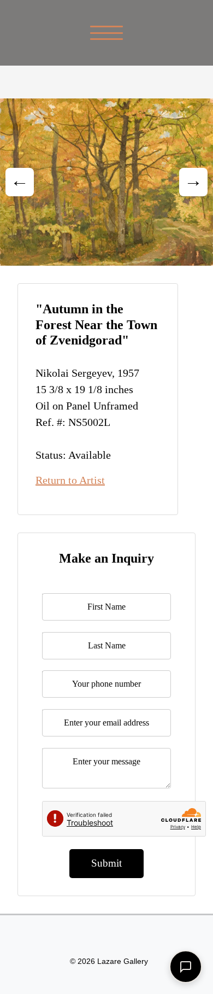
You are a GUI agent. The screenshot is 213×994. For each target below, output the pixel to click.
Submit (106, 863)
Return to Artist (70, 480)
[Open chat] (185, 966)
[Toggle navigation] (106, 33)
